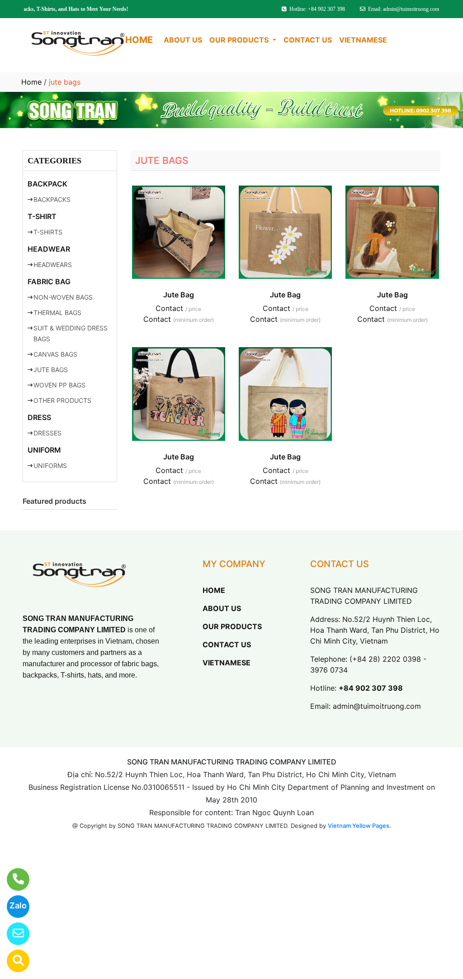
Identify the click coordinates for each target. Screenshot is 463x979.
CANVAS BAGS (55, 354)
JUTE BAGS (50, 369)
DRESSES (47, 433)
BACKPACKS (52, 199)
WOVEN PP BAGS (59, 385)
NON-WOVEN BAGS (63, 297)
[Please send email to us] (12, 934)
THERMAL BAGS (57, 312)
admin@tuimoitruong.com (377, 706)
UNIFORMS (50, 465)
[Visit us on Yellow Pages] (12, 961)
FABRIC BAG (49, 281)
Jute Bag (178, 294)
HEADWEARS (52, 264)
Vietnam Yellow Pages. (359, 825)
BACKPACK (47, 183)
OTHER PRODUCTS (62, 400)
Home (31, 81)
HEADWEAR (49, 248)
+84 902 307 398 (371, 687)
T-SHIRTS (47, 232)
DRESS (39, 417)
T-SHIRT (42, 216)
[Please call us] (12, 879)
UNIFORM (44, 449)
